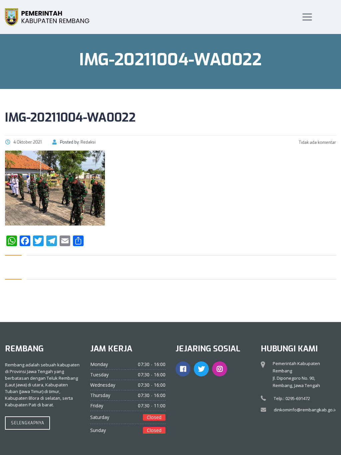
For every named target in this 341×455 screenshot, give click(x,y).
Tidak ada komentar (317, 142)
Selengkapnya (27, 423)
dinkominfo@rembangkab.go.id (305, 410)
